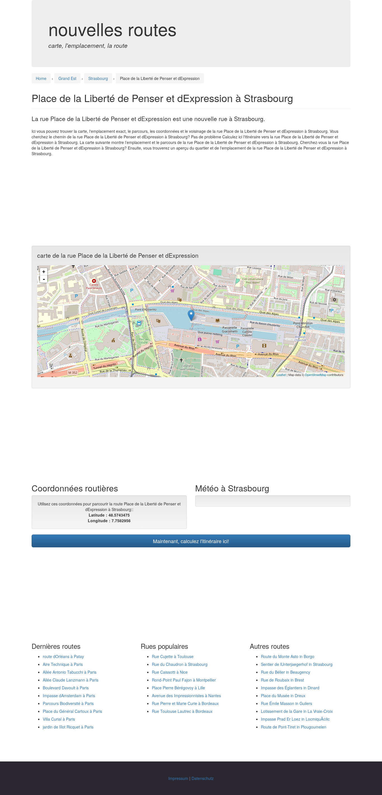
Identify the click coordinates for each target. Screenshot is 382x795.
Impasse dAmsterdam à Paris (69, 695)
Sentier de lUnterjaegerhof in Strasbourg (297, 664)
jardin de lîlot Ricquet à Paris (68, 727)
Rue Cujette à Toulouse (173, 656)
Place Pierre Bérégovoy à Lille (178, 687)
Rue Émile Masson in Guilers (286, 703)
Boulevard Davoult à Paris (66, 687)
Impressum (178, 778)
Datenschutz (203, 778)
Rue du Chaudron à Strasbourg (179, 664)
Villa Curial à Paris (59, 719)
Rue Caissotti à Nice (170, 672)
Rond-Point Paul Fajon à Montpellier (184, 680)
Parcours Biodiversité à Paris (68, 703)
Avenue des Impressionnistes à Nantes (186, 695)
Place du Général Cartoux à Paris (72, 711)
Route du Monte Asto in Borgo (287, 656)
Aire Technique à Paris (63, 664)
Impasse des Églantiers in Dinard (290, 687)
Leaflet (281, 374)
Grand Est (67, 78)
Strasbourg (98, 78)
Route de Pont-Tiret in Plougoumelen (293, 727)
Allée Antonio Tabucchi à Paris (69, 672)
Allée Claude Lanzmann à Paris (70, 680)
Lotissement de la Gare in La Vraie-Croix (297, 711)
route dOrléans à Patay (63, 656)
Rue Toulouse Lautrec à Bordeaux (182, 711)
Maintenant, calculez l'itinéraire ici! (191, 541)
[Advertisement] (191, 201)
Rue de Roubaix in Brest (282, 680)
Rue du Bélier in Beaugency (285, 672)
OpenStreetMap (315, 374)
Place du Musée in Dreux (283, 695)
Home (41, 78)
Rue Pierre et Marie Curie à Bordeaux (185, 703)
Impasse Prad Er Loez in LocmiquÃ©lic (295, 719)
